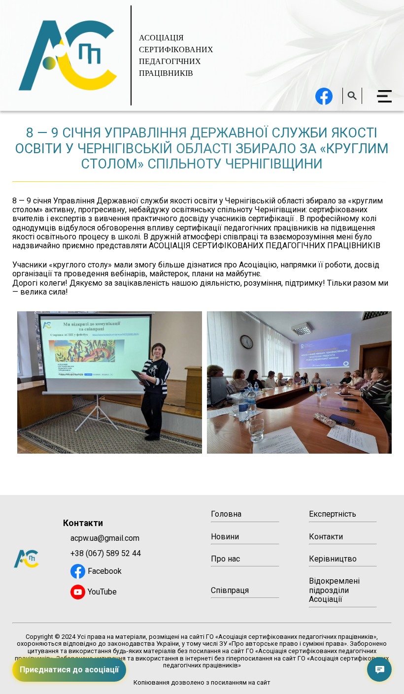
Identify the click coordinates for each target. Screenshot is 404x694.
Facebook (105, 571)
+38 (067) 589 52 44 (105, 553)
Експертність (332, 514)
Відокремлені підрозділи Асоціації (334, 590)
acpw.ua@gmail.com (104, 538)
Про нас (225, 558)
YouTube (102, 591)
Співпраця (230, 590)
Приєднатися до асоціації (69, 669)
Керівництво (333, 558)
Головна (226, 514)
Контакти (326, 536)
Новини (225, 536)
